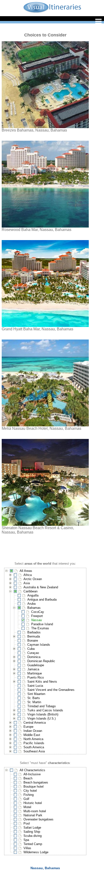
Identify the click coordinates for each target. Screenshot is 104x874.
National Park (32, 815)
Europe (28, 726)
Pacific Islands (33, 743)
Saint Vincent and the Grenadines (50, 690)
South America (33, 747)
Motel (27, 807)
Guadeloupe (35, 665)
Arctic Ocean (32, 579)
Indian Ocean (32, 731)
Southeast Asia (34, 751)
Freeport (37, 616)
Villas (27, 848)
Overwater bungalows (38, 819)
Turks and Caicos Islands (45, 710)
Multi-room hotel (34, 811)
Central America (34, 722)
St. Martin (34, 702)
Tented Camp (32, 844)
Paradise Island (42, 624)
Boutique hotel (33, 786)
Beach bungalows (35, 782)
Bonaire (32, 640)
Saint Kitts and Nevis (42, 681)
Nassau (36, 620)
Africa (27, 575)
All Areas (26, 571)
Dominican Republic (41, 661)
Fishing (28, 795)
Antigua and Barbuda (42, 599)
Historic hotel (32, 803)
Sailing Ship (31, 831)
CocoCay (37, 612)
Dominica (33, 657)
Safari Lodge (32, 827)
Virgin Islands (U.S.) (41, 718)
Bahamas (34, 608)
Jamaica (33, 669)
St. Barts (33, 698)
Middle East (31, 735)
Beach (27, 778)
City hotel (30, 790)
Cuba (31, 649)
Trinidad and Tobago (41, 706)
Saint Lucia (35, 685)
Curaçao (33, 653)
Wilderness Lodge (35, 852)
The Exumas (40, 628)
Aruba (31, 603)
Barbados (34, 632)
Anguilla (32, 595)
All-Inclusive (32, 774)
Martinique (34, 673)
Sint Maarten (36, 694)
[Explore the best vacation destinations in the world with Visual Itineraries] (52, 12)
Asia (26, 583)
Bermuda (33, 636)
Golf (26, 799)
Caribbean (30, 591)
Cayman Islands (38, 644)
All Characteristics (32, 770)
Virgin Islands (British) (42, 714)
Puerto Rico (35, 677)
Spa (26, 840)
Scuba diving (32, 836)
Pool (26, 823)
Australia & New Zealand (40, 587)
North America (33, 739)
